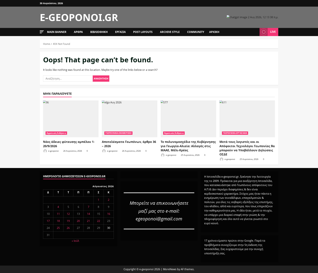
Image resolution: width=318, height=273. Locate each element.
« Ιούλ (75, 241)
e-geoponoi (53, 150)
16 (108, 214)
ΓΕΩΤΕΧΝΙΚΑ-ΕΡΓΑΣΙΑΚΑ (235, 133)
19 (68, 221)
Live (273, 32)
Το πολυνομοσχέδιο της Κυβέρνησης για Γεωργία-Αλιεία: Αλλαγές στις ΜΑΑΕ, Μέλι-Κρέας (188, 146)
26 (68, 228)
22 (98, 221)
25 (58, 228)
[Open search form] (256, 32)
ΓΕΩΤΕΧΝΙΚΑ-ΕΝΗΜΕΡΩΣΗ (118, 133)
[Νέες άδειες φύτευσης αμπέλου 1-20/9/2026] (71, 118)
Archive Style (170, 32)
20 (78, 221)
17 (48, 221)
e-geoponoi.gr (79, 17)
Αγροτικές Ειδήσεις (56, 133)
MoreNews (169, 269)
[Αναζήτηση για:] (68, 78)
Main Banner (56, 32)
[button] (42, 31)
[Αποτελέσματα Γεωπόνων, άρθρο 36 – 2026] (129, 118)
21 (88, 221)
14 (88, 214)
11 (58, 214)
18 (58, 221)
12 (68, 214)
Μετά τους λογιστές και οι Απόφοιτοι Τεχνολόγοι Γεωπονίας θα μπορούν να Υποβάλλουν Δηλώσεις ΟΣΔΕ (247, 148)
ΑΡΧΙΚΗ (214, 32)
